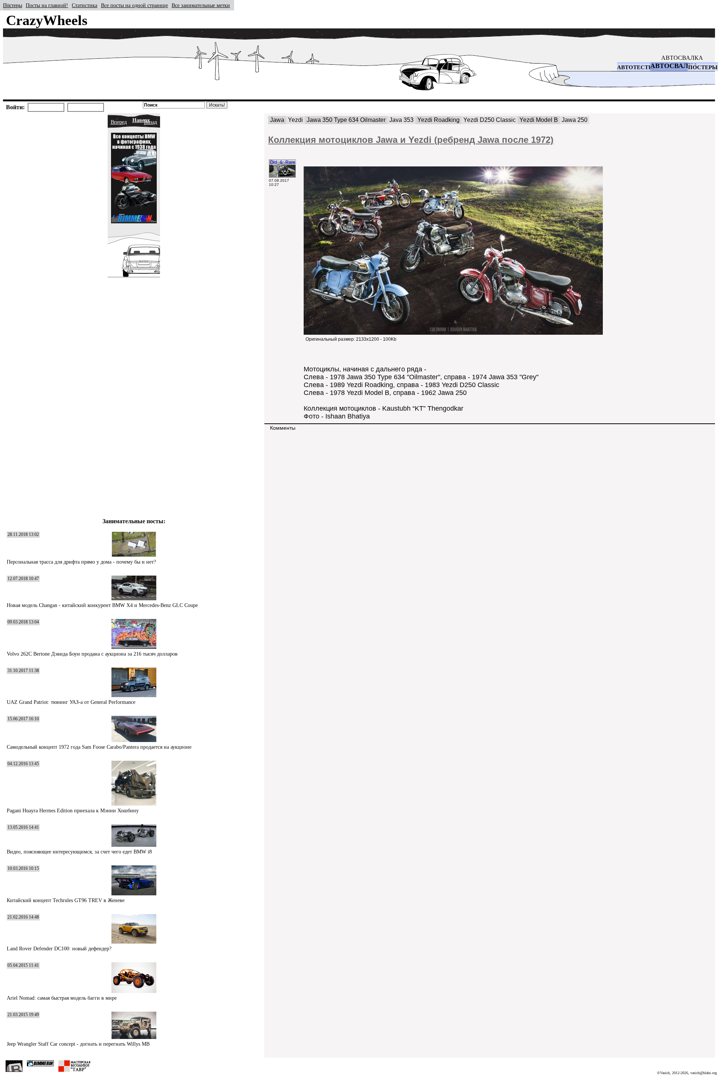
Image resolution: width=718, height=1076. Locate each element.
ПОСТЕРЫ (703, 67)
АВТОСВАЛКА (682, 58)
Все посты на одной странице (134, 5)
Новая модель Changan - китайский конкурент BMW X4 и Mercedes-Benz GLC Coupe (102, 605)
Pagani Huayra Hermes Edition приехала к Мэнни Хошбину (73, 810)
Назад (150, 122)
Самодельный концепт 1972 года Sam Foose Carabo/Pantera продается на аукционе (99, 747)
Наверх (141, 120)
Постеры (12, 5)
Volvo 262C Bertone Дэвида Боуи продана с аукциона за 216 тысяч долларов (92, 654)
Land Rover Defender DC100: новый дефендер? (59, 948)
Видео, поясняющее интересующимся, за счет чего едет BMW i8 (79, 852)
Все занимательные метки (201, 5)
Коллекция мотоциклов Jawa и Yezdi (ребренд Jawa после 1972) (410, 140)
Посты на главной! (47, 5)
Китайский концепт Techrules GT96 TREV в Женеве (66, 900)
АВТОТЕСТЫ (635, 67)
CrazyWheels (47, 20)
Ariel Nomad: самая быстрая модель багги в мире (62, 998)
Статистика (84, 5)
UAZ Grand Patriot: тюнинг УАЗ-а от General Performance (71, 702)
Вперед (119, 122)
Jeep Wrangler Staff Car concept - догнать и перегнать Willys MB (78, 1044)
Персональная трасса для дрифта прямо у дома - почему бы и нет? (81, 562)
